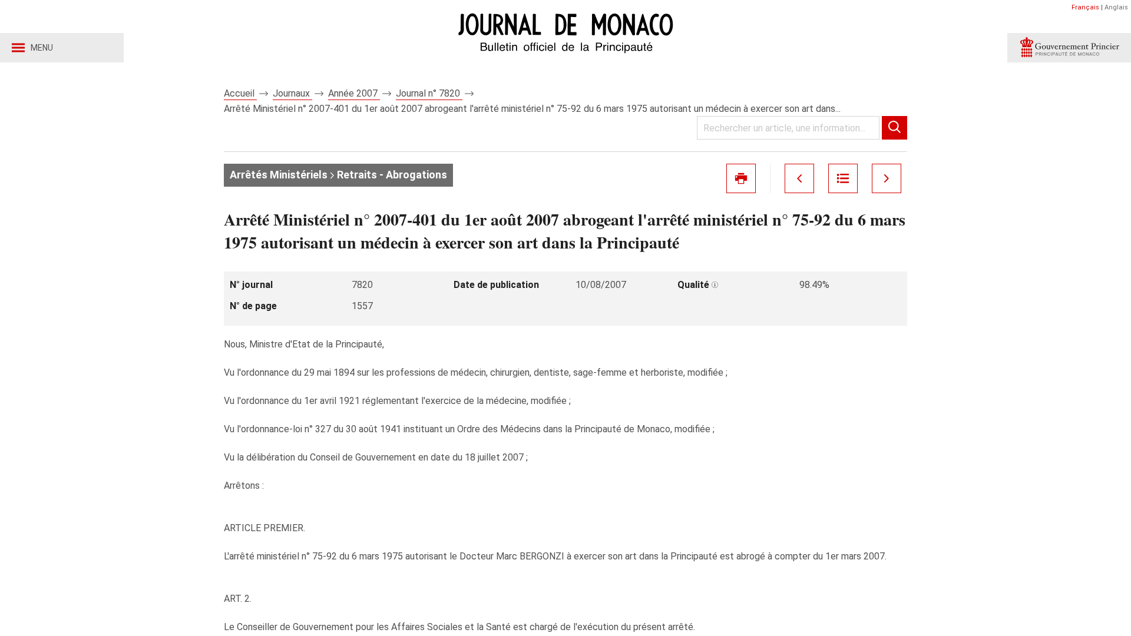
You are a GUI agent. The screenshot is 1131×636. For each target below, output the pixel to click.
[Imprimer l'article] (741, 178)
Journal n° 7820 (429, 93)
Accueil (240, 93)
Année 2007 (354, 93)
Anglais (1116, 7)
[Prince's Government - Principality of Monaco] (1069, 47)
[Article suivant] (886, 178)
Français (1085, 7)
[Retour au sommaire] (843, 178)
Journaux (292, 93)
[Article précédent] (799, 178)
